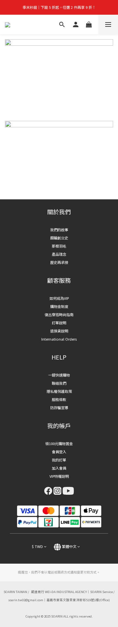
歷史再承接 (59, 262)
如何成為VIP (59, 298)
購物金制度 (59, 306)
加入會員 (59, 468)
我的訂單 (59, 459)
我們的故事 (59, 229)
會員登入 (59, 451)
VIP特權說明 (59, 476)
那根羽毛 (59, 246)
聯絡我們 (59, 383)
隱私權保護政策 (59, 391)
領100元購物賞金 (59, 443)
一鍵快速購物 (59, 375)
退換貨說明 (59, 330)
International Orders (59, 339)
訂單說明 (59, 322)
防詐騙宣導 (59, 407)
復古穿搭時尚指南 (59, 314)
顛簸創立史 (59, 237)
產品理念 (59, 254)
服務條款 (59, 399)
